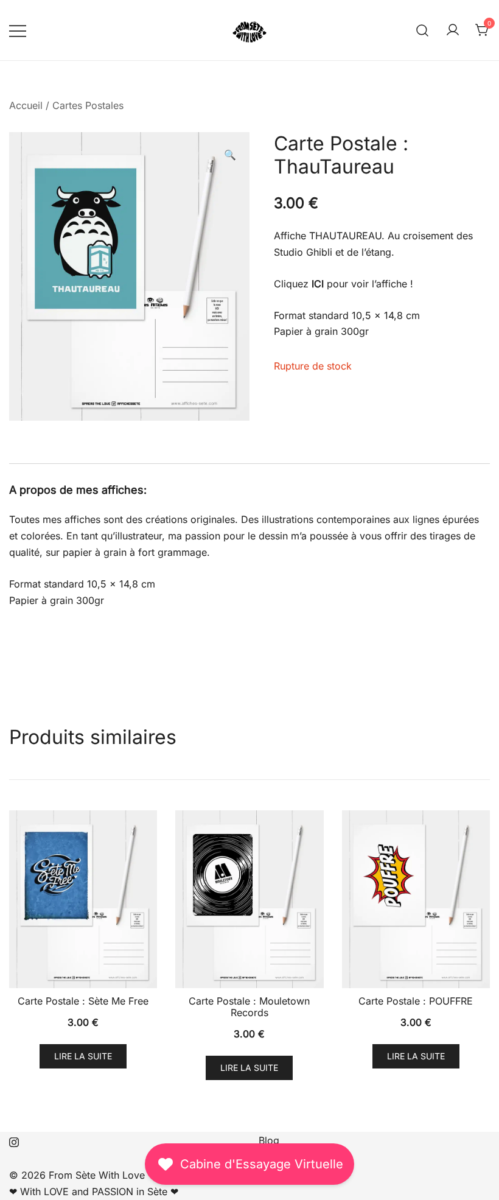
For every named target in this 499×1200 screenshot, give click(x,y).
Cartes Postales (88, 105)
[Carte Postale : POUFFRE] (416, 899)
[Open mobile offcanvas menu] (17, 30)
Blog (269, 1140)
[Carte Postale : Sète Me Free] (83, 899)
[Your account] (452, 30)
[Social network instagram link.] (14, 1140)
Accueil (26, 105)
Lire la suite (83, 1056)
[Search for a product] (422, 30)
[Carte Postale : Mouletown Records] (249, 899)
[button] (230, 155)
